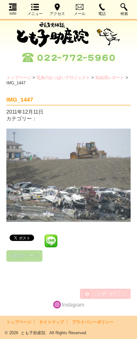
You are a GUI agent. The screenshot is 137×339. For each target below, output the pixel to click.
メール (79, 13)
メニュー (35, 13)
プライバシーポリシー (92, 322)
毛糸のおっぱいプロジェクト (63, 77)
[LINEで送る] (51, 237)
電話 (102, 13)
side (13, 13)
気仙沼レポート (109, 77)
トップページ (18, 77)
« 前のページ (24, 255)
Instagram (73, 304)
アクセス (57, 13)
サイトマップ (51, 322)
